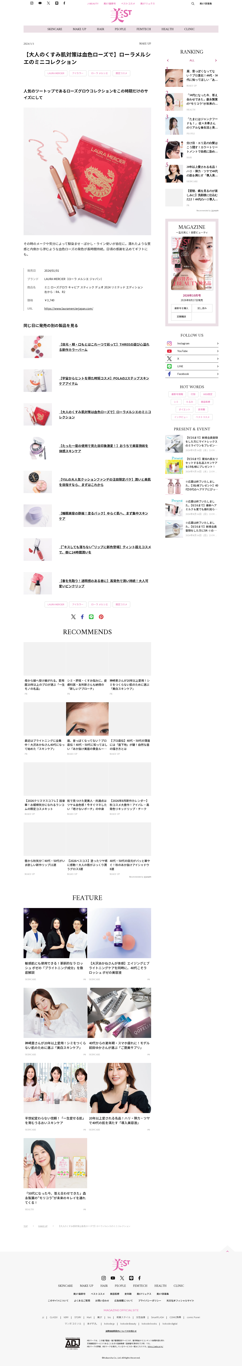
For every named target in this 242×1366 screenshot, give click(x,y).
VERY (66, 1317)
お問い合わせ (102, 1300)
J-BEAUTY (92, 3)
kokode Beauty (128, 1323)
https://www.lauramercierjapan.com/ (68, 308)
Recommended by (136, 876)
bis (109, 1317)
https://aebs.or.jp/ (155, 1346)
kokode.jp (109, 1323)
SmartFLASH (157, 1317)
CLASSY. (54, 1317)
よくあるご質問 (82, 1300)
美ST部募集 (206, 3)
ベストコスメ (128, 3)
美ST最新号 (110, 3)
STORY (77, 1317)
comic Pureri (193, 1317)
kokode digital (170, 1323)
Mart (89, 1317)
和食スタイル (123, 1317)
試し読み (202, 308)
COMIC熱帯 (175, 1317)
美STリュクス (147, 3)
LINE (180, 366)
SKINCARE (54, 29)
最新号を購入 (181, 308)
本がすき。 (93, 1323)
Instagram (183, 343)
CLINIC (189, 29)
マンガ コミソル (73, 1323)
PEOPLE (120, 29)
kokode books (149, 1323)
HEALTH (168, 29)
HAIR (100, 29)
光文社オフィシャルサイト (180, 1300)
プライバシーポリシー (149, 1300)
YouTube (182, 351)
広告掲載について (123, 1300)
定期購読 (181, 316)
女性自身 (140, 1317)
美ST (99, 1317)
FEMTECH (144, 29)
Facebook (183, 373)
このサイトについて (58, 1300)
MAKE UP (79, 29)
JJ (43, 1317)
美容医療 (114, 1293)
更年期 (128, 1293)
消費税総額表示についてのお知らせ (121, 1330)
